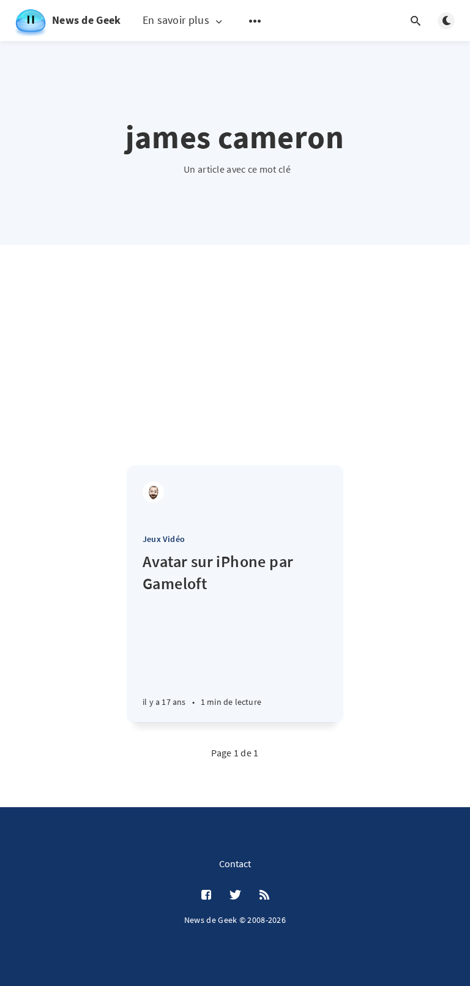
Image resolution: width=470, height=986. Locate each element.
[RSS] (264, 895)
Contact (235, 863)
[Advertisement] (235, 373)
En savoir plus (176, 20)
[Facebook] (206, 895)
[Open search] (415, 21)
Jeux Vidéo (164, 538)
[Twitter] (235, 895)
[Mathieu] (153, 492)
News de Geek (86, 20)
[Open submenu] (255, 21)
